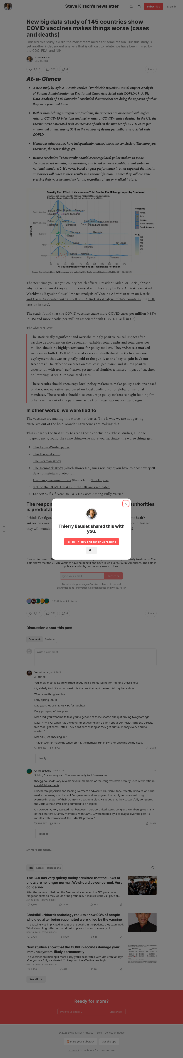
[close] (126, 504)
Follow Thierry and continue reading (91, 541)
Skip (91, 550)
